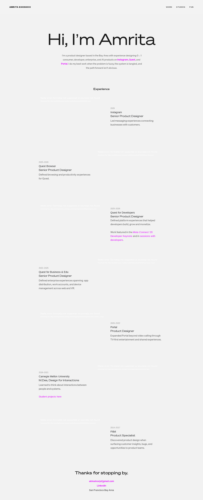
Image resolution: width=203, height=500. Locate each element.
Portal (64, 64)
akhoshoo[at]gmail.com (101, 481)
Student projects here (50, 396)
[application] (73, 115)
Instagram (122, 59)
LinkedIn (101, 485)
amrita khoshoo (20, 7)
